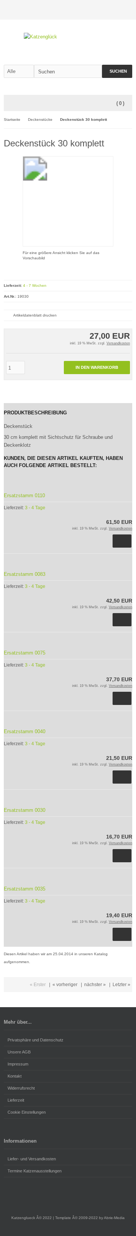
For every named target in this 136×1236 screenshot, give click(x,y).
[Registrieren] (127, 10)
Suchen (117, 71)
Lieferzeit (16, 1100)
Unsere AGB (19, 1052)
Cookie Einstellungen (27, 1112)
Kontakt (15, 1076)
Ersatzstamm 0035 (24, 889)
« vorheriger (65, 984)
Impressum (18, 1064)
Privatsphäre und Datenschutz (35, 1040)
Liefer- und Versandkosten (32, 1159)
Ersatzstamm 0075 (24, 653)
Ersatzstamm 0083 (24, 574)
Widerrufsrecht (21, 1088)
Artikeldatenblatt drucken (35, 315)
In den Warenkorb (97, 367)
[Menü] (9, 103)
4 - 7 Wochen (34, 285)
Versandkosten (118, 343)
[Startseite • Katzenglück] (68, 37)
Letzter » (121, 984)
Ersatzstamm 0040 (24, 731)
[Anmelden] (117, 10)
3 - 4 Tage (35, 507)
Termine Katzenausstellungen (35, 1171)
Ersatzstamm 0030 (24, 810)
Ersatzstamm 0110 (24, 495)
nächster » (95, 984)
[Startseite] (108, 10)
